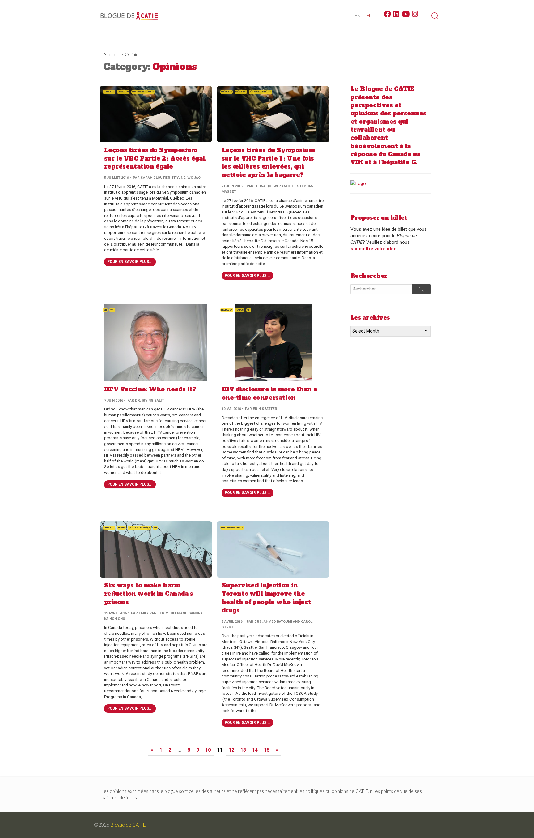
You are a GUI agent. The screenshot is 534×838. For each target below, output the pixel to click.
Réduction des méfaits (143, 92)
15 (266, 750)
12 (231, 750)
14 (255, 750)
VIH (105, 310)
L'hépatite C (109, 92)
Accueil (110, 54)
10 (208, 750)
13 (243, 750)
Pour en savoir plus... (130, 262)
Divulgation (226, 310)
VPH (112, 310)
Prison (121, 527)
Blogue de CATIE (128, 824)
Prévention (123, 92)
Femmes (240, 310)
